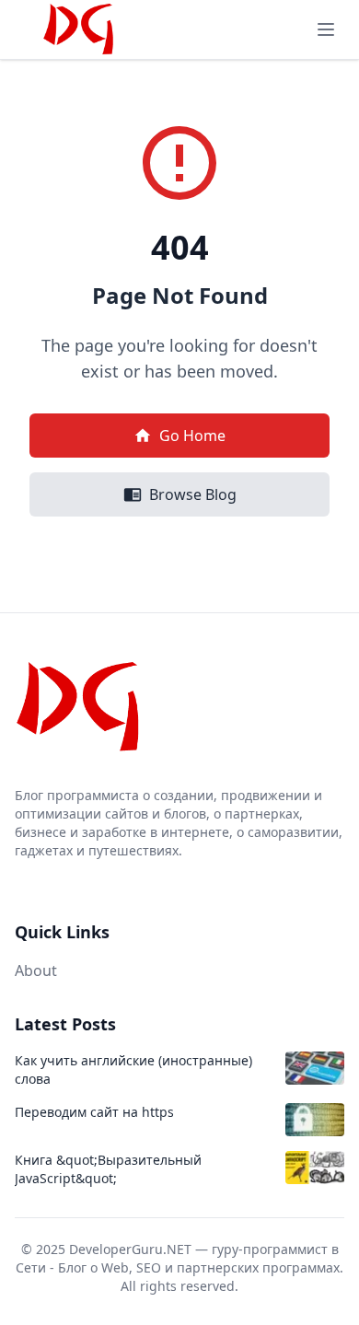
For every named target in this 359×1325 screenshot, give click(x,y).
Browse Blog (193, 494)
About (36, 970)
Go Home (192, 435)
